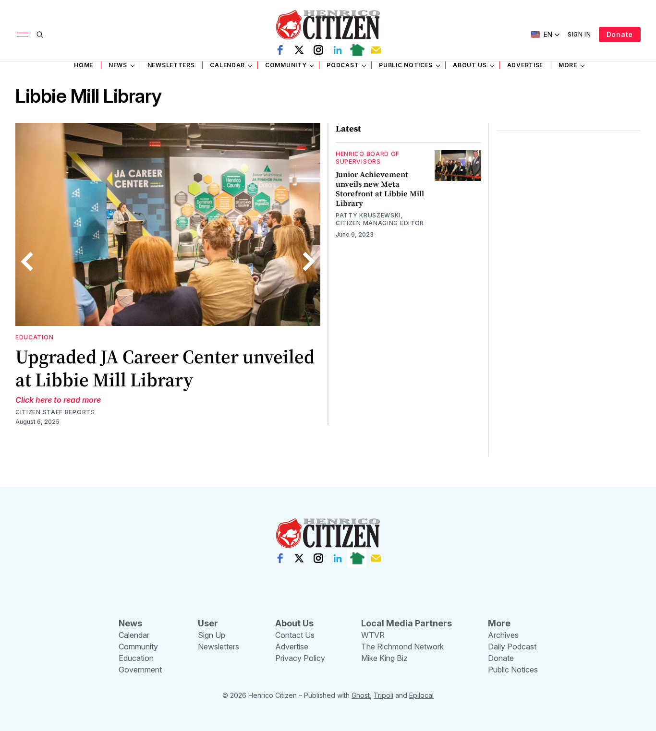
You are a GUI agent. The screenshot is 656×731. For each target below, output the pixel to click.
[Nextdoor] (356, 50)
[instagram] (318, 50)
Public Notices (406, 65)
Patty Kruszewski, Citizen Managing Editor (380, 219)
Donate (620, 34)
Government (140, 669)
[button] (545, 34)
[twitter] (299, 50)
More (568, 65)
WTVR (373, 635)
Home (83, 65)
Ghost (361, 695)
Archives (503, 635)
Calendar (227, 65)
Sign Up (211, 635)
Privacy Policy (300, 658)
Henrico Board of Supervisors (368, 157)
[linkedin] (337, 50)
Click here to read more (58, 400)
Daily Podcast (512, 646)
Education (34, 337)
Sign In (579, 34)
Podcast (343, 65)
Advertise (525, 65)
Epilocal (421, 695)
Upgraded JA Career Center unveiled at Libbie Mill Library (165, 368)
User (208, 623)
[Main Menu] (22, 34)
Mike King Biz (384, 658)
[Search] (40, 34)
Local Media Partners (406, 623)
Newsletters (171, 65)
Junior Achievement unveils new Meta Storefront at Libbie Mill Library (380, 188)
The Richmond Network (402, 646)
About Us (470, 65)
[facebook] (280, 50)
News (118, 65)
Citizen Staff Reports (55, 412)
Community (285, 65)
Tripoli (383, 695)
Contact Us (295, 635)
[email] (376, 50)
